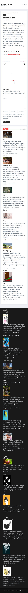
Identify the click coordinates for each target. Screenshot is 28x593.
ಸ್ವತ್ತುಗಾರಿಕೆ (5, 195)
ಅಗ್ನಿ (3, 139)
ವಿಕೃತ (4, 283)
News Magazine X (21, 590)
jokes (9, 54)
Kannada (13, 54)
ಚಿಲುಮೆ (3, 4)
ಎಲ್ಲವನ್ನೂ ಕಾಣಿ (22, 129)
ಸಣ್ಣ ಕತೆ (5, 310)
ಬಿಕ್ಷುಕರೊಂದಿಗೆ (6, 431)
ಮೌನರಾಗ (5, 312)
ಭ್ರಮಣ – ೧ (6, 543)
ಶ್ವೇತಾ (4, 474)
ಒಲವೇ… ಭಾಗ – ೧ (8, 519)
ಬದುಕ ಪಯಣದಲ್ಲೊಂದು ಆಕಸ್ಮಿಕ (11, 335)
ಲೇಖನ (7, 13)
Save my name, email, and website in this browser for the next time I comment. (13, 116)
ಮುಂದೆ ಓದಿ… (7, 471)
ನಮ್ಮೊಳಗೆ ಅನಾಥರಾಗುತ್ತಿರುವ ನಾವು (11, 408)
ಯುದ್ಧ (4, 221)
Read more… (16, 332)
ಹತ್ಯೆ (4, 494)
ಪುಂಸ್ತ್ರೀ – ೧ (6, 566)
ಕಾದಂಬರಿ (5, 518)
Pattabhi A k (18, 54)
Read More (5, 155)
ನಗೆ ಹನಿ (10, 13)
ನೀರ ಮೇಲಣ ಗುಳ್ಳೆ (7, 361)
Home (4, 13)
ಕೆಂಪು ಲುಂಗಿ (6, 458)
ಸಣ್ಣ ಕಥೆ (5, 128)
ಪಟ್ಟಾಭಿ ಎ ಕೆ (14, 80)
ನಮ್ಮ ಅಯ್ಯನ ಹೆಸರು (7, 165)
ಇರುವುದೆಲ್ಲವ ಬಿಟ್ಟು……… (8, 250)
